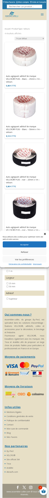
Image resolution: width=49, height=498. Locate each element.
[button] (45, 234)
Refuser (24, 251)
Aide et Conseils (39, 2)
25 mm (12, 283)
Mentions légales (14, 412)
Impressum (37, 264)
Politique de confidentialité (18, 420)
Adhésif (10, 293)
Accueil (7, 29)
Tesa (9, 463)
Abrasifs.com (12, 472)
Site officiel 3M (13, 459)
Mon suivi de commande (17, 428)
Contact (10, 424)
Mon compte (23, 2)
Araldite (10, 468)
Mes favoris (10, 2)
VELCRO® (11, 455)
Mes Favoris (12, 437)
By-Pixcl (10, 451)
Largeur (10, 277)
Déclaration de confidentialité (20, 264)
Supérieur (13, 298)
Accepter (24, 244)
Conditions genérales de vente (20, 416)
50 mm (12, 286)
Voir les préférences (24, 259)
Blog (9, 433)
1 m (10, 271)
